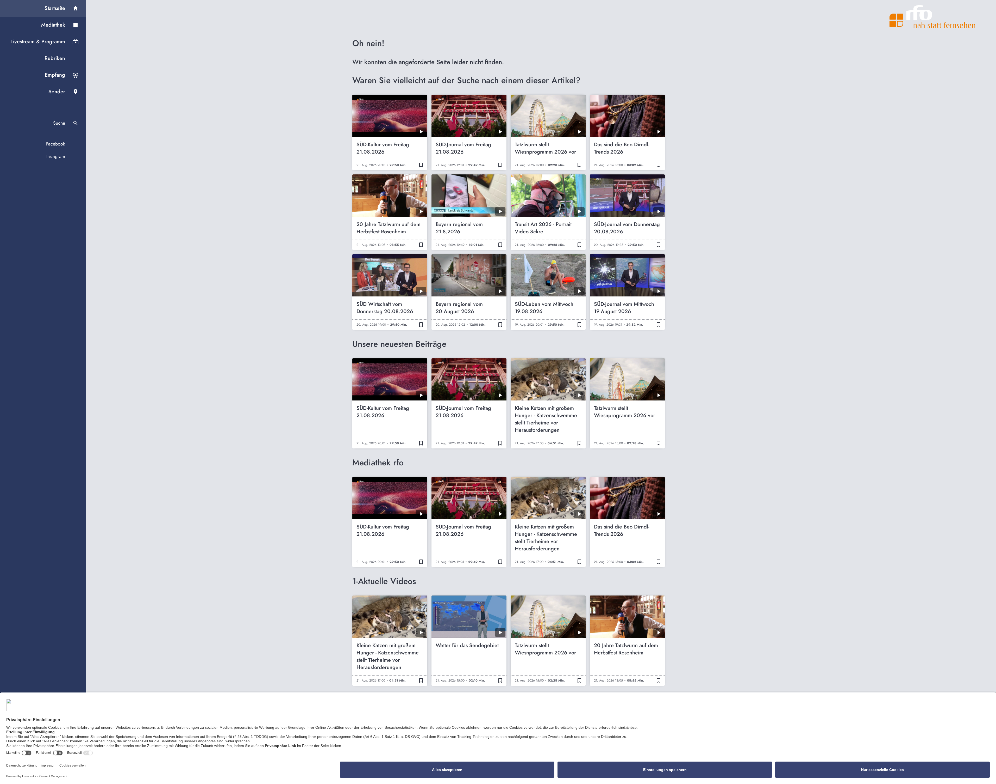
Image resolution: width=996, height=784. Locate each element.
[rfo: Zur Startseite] (932, 16)
